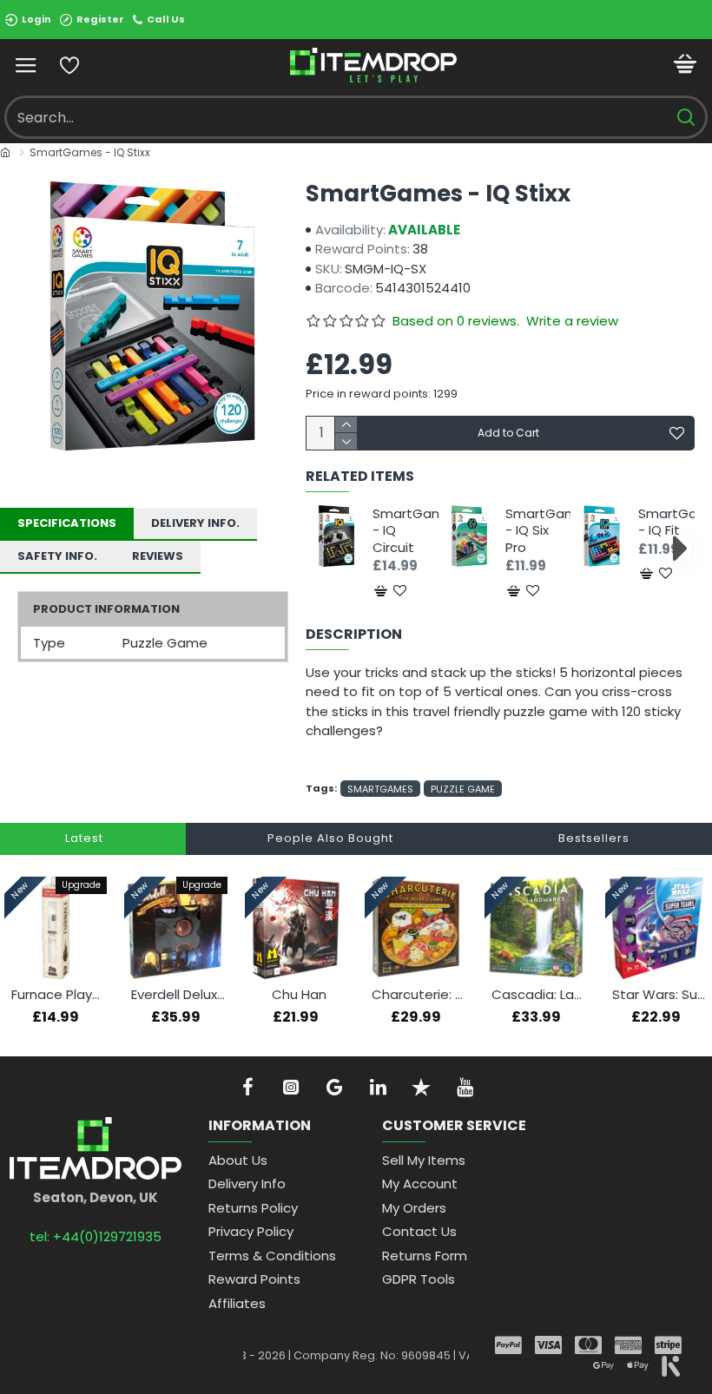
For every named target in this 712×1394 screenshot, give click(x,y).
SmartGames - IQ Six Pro (533, 530)
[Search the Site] (685, 117)
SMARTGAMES (380, 789)
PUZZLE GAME (463, 789)
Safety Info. (57, 556)
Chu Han (299, 994)
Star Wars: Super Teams (660, 994)
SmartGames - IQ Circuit (400, 530)
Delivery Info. (195, 523)
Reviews (157, 556)
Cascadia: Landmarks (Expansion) (539, 994)
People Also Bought (330, 838)
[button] (321, 548)
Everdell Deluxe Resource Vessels (179, 994)
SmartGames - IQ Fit (666, 522)
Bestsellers (594, 838)
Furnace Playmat (59, 994)
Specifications (66, 523)
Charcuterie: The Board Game (419, 994)
